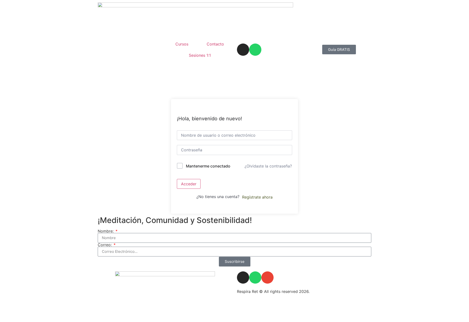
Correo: (105, 245)
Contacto (215, 44)
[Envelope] (267, 277)
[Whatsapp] (255, 50)
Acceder (188, 183)
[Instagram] (243, 50)
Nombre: (106, 231)
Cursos (181, 44)
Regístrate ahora (257, 197)
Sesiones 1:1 (200, 55)
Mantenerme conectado (208, 166)
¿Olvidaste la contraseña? (268, 166)
